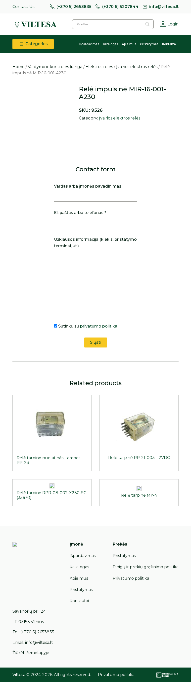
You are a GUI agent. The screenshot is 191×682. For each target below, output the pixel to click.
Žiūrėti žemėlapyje (30, 652)
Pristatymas (149, 44)
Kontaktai (169, 44)
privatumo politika (98, 326)
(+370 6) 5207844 (120, 6)
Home (18, 66)
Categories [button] (36, 43)
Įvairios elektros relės (136, 66)
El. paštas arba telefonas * (80, 212)
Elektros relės (99, 66)
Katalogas (110, 44)
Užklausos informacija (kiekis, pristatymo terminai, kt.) (95, 242)
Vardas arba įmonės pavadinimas (87, 186)
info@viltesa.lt (164, 6)
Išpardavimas (89, 44)
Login (173, 24)
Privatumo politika (131, 578)
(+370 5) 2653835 (74, 6)
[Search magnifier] (147, 24)
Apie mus (129, 44)
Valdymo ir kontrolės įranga (55, 66)
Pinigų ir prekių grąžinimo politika (146, 567)
